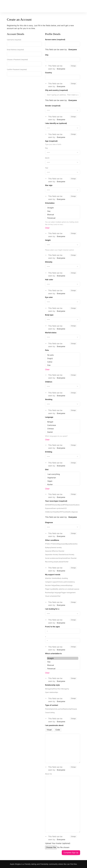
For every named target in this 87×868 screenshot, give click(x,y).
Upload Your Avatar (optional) (57, 843)
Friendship (48, 709)
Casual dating (50, 712)
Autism (55, 505)
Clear (47, 228)
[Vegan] (62, 481)
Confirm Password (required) (17, 69)
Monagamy (49, 689)
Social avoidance (51, 558)
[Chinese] (62, 428)
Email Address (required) (15, 49)
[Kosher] (62, 484)
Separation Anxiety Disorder (55, 554)
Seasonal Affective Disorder (54, 551)
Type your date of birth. (53, 144)
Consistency (70, 582)
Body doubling (63, 578)
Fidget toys (49, 589)
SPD (60, 512)
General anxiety (56, 547)
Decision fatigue (50, 585)
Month (47, 158)
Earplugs (69, 585)
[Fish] (62, 365)
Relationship (67, 709)
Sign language (56, 592)
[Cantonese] (62, 425)
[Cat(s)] (62, 361)
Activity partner (57, 709)
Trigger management (68, 592)
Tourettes (65, 512)
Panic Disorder (72, 558)
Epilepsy (48, 547)
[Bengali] (62, 421)
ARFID (51, 505)
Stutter (66, 562)
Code (57, 730)
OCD (65, 508)
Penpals (74, 709)
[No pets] (62, 354)
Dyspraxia (48, 508)
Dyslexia (76, 505)
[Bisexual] (62, 214)
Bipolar (60, 505)
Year (46, 168)
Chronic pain (62, 582)
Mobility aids (57, 589)
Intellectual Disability (52, 512)
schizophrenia (62, 558)
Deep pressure (61, 585)
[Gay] (62, 211)
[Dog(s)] (62, 358)
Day (46, 148)
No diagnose (73, 512)
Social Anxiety (69, 554)
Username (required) (14, 40)
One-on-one (66, 589)
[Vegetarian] (62, 477)
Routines (48, 592)
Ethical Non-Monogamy (61, 689)
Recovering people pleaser (54, 562)
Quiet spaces (74, 589)
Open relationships (51, 692)
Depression (70, 505)
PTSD (47, 544)
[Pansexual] (62, 217)
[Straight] (62, 207)
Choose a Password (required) (17, 59)
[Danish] (62, 432)
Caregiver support (51, 582)
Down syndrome (57, 508)
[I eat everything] (62, 474)
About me (48, 774)
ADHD (47, 505)
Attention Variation (51, 578)
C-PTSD (52, 544)
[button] (62, 5)
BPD (64, 505)
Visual (49, 730)
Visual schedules (51, 596)
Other (58, 596)
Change (73, 66)
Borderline (73, 544)
